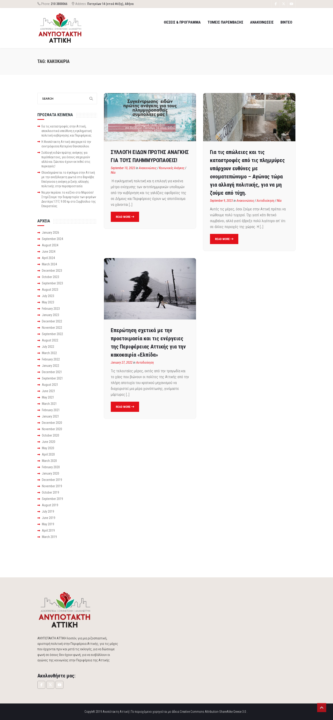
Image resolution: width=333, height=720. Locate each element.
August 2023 (50, 289)
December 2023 (52, 270)
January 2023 (50, 315)
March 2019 (49, 537)
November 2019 (52, 486)
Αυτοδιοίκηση (265, 200)
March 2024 (49, 264)
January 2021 (50, 416)
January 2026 (50, 232)
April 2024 (48, 258)
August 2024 (50, 245)
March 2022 (49, 353)
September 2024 (52, 239)
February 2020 (51, 467)
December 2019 (52, 480)
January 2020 (50, 473)
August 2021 (50, 384)
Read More (123, 216)
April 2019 (48, 530)
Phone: (54, 4)
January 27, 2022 (122, 362)
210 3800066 (59, 4)
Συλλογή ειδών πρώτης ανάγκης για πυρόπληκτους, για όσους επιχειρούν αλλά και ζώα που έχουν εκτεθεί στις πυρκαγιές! (65, 159)
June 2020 (48, 442)
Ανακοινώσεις (148, 168)
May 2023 (48, 302)
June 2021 (48, 391)
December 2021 (52, 372)
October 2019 (50, 492)
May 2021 (48, 397)
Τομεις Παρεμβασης (225, 22)
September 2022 (52, 334)
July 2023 (48, 296)
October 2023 (50, 277)
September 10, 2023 (123, 168)
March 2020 (49, 461)
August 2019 (50, 505)
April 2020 (48, 454)
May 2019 (48, 524)
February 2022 (51, 359)
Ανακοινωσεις (262, 22)
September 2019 (52, 499)
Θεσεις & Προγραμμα (182, 22)
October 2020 (50, 435)
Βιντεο (286, 22)
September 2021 (52, 378)
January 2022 (50, 365)
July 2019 (48, 511)
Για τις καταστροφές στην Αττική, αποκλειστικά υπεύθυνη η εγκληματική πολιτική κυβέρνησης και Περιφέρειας (66, 131)
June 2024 (48, 251)
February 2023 (51, 308)
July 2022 (48, 346)
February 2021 (51, 410)
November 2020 (52, 429)
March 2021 (49, 404)
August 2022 (50, 340)
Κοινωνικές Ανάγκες (171, 168)
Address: (104, 4)
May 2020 (48, 448)
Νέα (113, 172)
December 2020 (52, 423)
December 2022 (52, 321)
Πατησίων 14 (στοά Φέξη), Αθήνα (110, 4)
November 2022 (52, 327)
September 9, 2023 (221, 200)
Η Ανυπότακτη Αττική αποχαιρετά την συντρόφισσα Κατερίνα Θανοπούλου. (66, 144)
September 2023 (52, 283)
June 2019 (48, 518)
